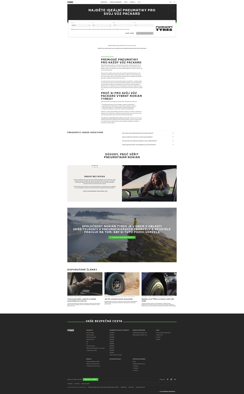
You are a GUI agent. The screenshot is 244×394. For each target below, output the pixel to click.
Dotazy (134, 361)
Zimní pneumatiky (90, 334)
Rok (92, 22)
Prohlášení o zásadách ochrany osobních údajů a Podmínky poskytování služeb (103, 387)
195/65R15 (112, 339)
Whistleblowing (124, 387)
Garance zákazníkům (115, 2)
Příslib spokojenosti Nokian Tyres (140, 334)
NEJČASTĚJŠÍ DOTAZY (115, 359)
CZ (170, 2)
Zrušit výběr (129, 33)
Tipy (139, 2)
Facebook (136, 368)
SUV (87, 341)
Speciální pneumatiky (92, 350)
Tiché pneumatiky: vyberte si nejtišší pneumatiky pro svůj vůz (81, 300)
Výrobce (72, 22)
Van (87, 343)
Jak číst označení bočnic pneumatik (118, 299)
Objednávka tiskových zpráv (139, 363)
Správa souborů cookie (140, 387)
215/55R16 (112, 352)
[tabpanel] (112, 28)
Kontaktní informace (139, 359)
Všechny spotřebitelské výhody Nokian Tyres (95, 191)
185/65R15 (112, 345)
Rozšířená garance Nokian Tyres (140, 332)
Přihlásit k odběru (90, 379)
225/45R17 (112, 334)
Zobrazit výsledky (146, 33)
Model (114, 22)
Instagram (136, 366)
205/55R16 (112, 332)
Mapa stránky (131, 387)
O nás (125, 2)
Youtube (136, 370)
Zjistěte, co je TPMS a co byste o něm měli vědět (158, 300)
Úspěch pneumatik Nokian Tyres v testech (95, 348)
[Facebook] (168, 379)
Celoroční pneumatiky (91, 337)
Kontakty (158, 339)
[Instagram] (171, 379)
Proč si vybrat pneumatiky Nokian (163, 332)
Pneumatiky (104, 2)
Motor (134, 22)
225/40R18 (112, 337)
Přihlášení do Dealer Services (93, 366)
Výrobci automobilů (90, 345)
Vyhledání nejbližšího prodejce (93, 361)
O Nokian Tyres (159, 334)
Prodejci (132, 2)
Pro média (158, 337)
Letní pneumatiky (90, 332)
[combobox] (81, 25)
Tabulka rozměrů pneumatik (116, 354)
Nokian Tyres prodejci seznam (92, 363)
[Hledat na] (175, 2)
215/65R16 (112, 343)
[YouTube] (175, 379)
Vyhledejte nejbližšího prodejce (123, 237)
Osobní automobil (90, 339)
